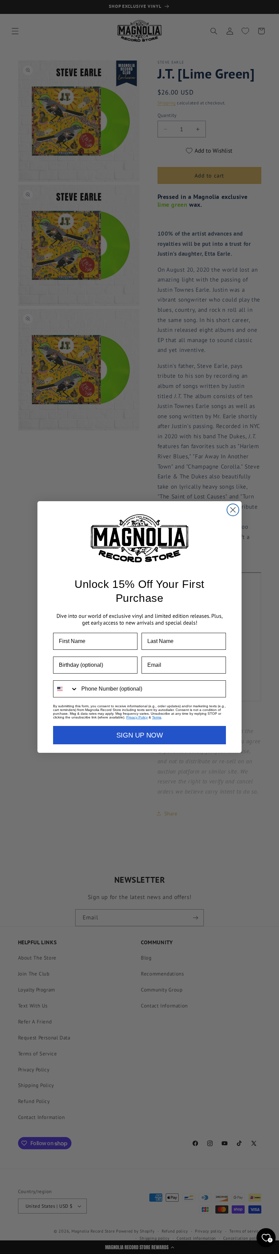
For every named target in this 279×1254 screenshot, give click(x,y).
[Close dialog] (233, 510)
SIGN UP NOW (139, 735)
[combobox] (65, 689)
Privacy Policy (137, 717)
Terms (156, 717)
